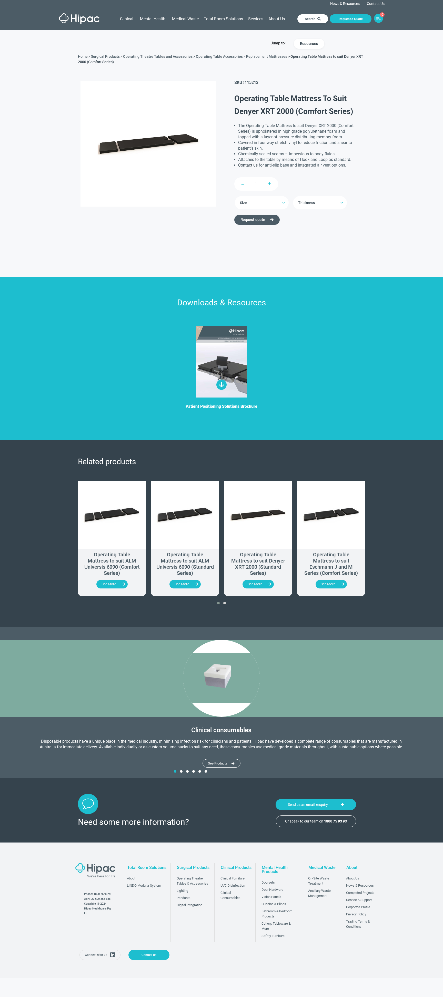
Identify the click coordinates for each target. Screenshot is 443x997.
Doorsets (268, 882)
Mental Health (152, 18)
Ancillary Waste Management (319, 893)
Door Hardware (272, 890)
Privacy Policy (356, 914)
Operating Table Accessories (219, 56)
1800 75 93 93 (102, 894)
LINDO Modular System (144, 885)
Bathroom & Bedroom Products (276, 913)
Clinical (126, 18)
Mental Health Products (275, 869)
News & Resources (345, 4)
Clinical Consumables (230, 895)
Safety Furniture (273, 936)
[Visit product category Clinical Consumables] (221, 678)
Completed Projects (360, 893)
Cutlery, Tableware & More (276, 926)
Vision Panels (271, 897)
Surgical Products (105, 56)
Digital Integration (189, 905)
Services (255, 18)
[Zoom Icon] (148, 144)
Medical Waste (185, 18)
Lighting (182, 891)
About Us (276, 18)
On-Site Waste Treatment (318, 880)
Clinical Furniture (232, 878)
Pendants (183, 898)
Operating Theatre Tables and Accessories (158, 56)
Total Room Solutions (223, 18)
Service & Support (359, 900)
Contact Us (376, 4)
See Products (217, 763)
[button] (218, 603)
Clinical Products (236, 867)
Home (83, 56)
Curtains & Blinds (273, 904)
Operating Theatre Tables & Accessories (192, 880)
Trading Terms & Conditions (358, 923)
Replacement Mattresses (266, 56)
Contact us (248, 165)
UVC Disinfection (232, 885)
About (131, 878)
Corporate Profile (358, 907)
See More (109, 584)
